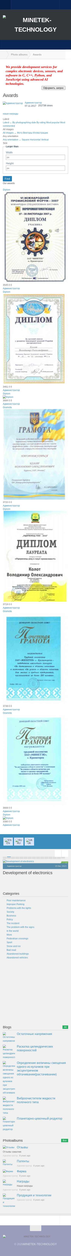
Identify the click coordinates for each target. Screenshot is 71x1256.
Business (11, 915)
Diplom (6, 189)
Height (10, 163)
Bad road (11, 950)
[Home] (3, 55)
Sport (9, 942)
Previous (58, 853)
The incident (13, 923)
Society (10, 912)
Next (65, 853)
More (9, 934)
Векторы (28, 132)
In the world (13, 931)
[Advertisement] (31, 993)
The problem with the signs (20, 927)
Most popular (53, 122)
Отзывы (22, 1147)
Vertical (45, 139)
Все (65, 1140)
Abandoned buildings (18, 953)
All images (9, 132)
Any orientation (12, 139)
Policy (10, 919)
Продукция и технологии (34, 1195)
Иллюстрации (40, 132)
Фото (20, 132)
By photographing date (24, 122)
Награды (23, 1181)
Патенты (23, 1161)
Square (26, 139)
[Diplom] (35, 281)
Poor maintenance (16, 900)
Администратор (33, 103)
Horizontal (35, 139)
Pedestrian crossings (17, 938)
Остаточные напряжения (34, 1034)
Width (9, 152)
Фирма (21, 1171)
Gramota (7, 407)
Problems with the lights (19, 908)
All (65, 1027)
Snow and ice (14, 946)
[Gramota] (35, 498)
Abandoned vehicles (17, 957)
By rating (41, 122)
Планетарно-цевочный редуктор (39, 1118)
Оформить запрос (53, 88)
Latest (7, 122)
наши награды (10, 113)
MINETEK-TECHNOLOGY (40, 1244)
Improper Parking (15, 904)
